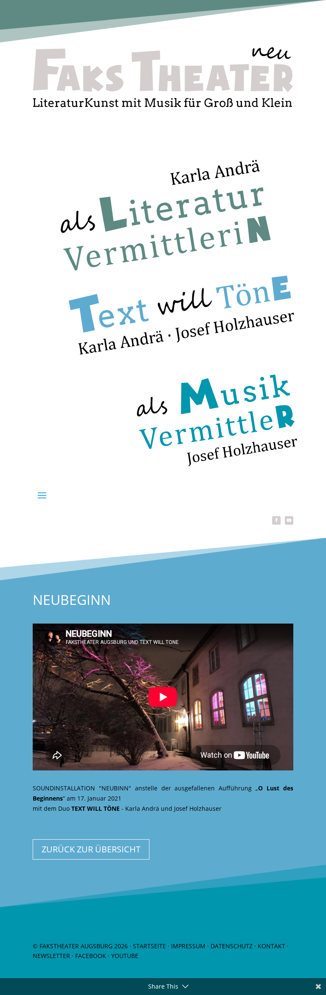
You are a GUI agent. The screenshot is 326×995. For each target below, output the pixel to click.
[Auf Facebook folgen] (276, 520)
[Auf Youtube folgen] (289, 520)
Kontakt (271, 946)
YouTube (124, 956)
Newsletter (51, 956)
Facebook (90, 956)
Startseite (149, 946)
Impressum (188, 946)
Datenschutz (232, 946)
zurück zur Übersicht (91, 849)
